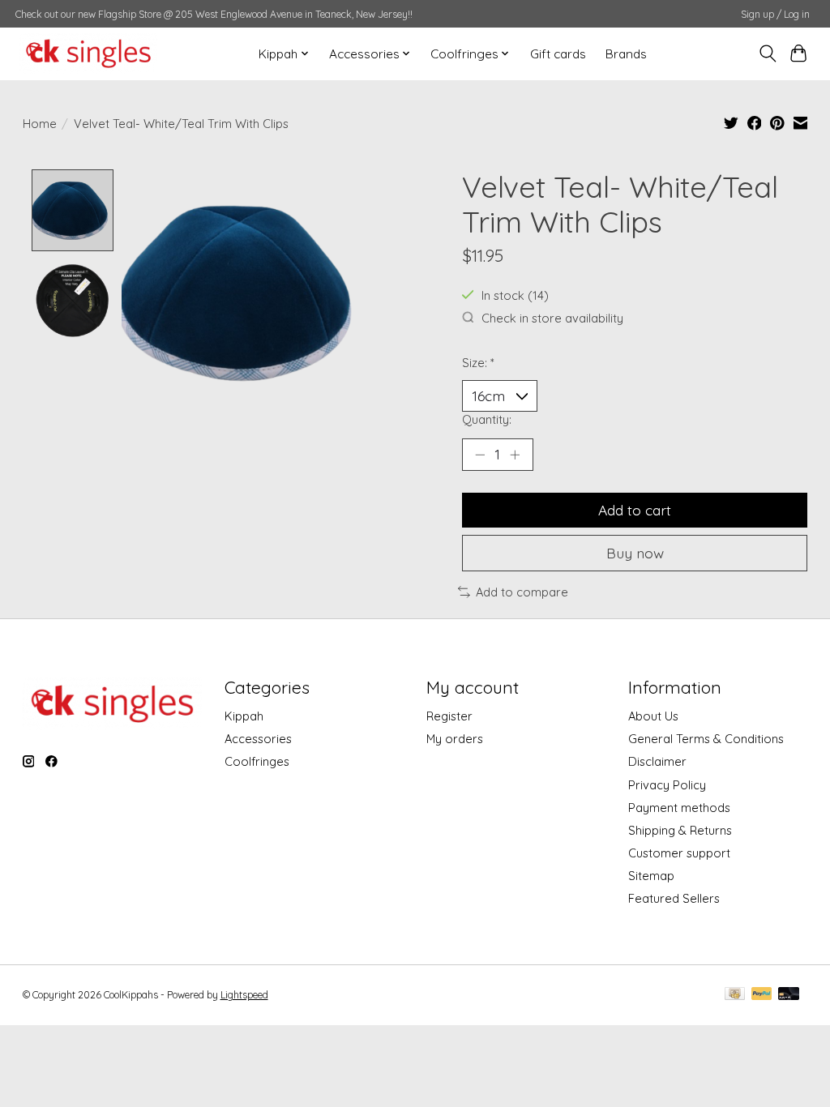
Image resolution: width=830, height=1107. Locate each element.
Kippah (244, 716)
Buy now (635, 553)
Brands (626, 54)
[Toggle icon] (767, 53)
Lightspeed (244, 995)
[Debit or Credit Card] (788, 994)
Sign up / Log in (775, 14)
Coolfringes (257, 761)
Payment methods (679, 807)
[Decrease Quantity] (479, 454)
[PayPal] (761, 994)
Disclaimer (657, 761)
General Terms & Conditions (706, 738)
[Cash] (735, 994)
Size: (478, 362)
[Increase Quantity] (514, 454)
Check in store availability (552, 318)
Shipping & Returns (680, 830)
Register (449, 716)
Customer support (679, 853)
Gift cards (558, 54)
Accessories (258, 738)
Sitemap (651, 875)
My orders (454, 738)
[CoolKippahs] (88, 53)
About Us (653, 716)
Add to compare (522, 592)
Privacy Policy (667, 785)
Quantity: (486, 419)
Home (40, 123)
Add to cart (634, 510)
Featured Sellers (674, 898)
